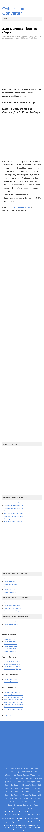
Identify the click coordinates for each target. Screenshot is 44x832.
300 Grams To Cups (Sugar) (24, 782)
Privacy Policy (8, 715)
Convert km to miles (10, 579)
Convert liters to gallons (11, 622)
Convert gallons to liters (11, 624)
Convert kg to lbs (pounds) (12, 603)
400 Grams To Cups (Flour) (24, 775)
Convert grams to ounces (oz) (12, 608)
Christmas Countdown (23, 805)
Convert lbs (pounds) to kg (12, 605)
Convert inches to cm (10, 592)
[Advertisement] (22, 64)
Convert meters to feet (10, 587)
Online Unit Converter (13, 11)
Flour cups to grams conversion (13, 508)
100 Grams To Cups (28, 798)
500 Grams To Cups (28, 785)
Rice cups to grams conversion (13, 521)
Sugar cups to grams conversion (13, 513)
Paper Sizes (27, 808)
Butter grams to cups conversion (13, 516)
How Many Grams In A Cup (12, 503)
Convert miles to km (10, 581)
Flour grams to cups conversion (13, 505)
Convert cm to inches (10, 589)
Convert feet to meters (10, 584)
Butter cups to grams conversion (13, 519)
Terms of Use (8, 718)
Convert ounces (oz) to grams (12, 611)
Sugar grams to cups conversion (13, 511)
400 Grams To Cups (28, 788)
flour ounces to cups (22, 208)
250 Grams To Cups (28, 792)
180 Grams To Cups (28, 795)
